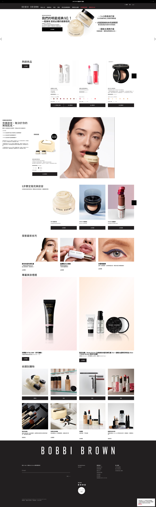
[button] (75, 7)
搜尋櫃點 (98, 476)
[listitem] (63, 85)
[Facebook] (80, 484)
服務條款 (23, 500)
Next (134, 75)
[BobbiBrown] (30, 7)
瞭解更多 (140, 504)
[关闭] (152, 502)
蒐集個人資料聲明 (29, 500)
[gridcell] (53, 98)
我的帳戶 (80, 467)
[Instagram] (78, 484)
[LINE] (85, 484)
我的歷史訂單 (99, 467)
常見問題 (98, 474)
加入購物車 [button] (70, 105)
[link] (133, 4)
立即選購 (4, 130)
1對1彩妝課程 (118, 467)
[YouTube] (82, 484)
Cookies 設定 (39, 500)
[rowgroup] (78, 252)
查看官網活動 (99, 472)
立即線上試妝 (58, 105)
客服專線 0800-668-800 (102, 477)
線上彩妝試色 (118, 468)
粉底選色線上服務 (119, 470)
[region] (146, 502)
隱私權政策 (34, 500)
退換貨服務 (99, 468)
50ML (41, 167)
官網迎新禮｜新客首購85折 (78, 1)
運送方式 (98, 470)
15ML (36, 167)
